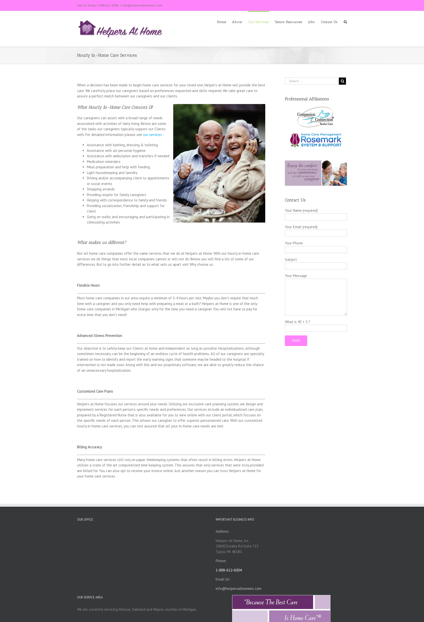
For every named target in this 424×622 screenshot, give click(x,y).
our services (152, 134)
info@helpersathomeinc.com (142, 5)
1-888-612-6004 (108, 5)
